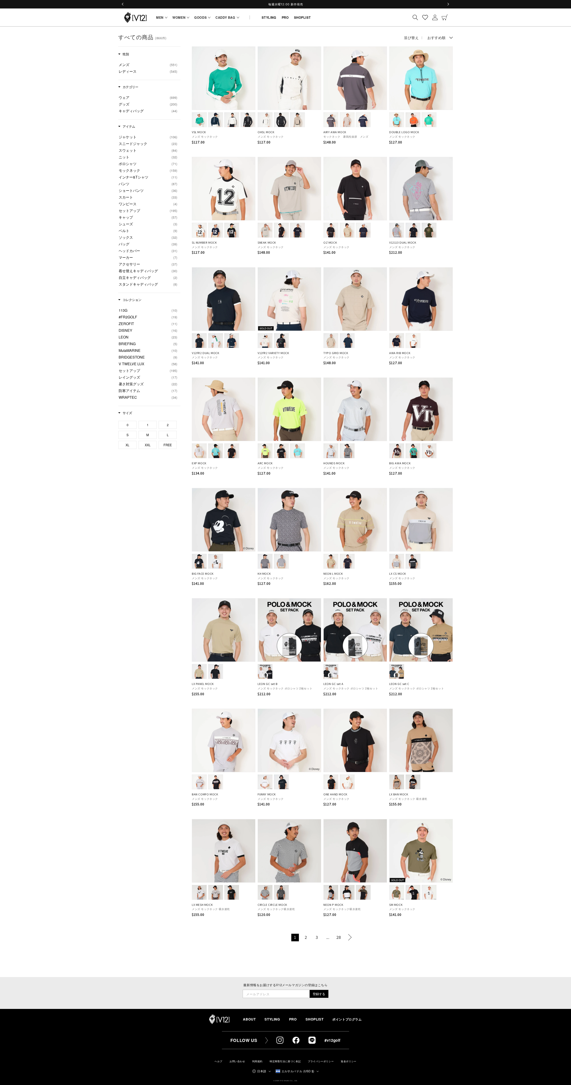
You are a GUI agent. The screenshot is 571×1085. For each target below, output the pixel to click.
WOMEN (178, 17)
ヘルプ (218, 1061)
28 (338, 937)
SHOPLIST (314, 1019)
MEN (159, 17)
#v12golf (333, 1040)
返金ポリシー (348, 1061)
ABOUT (249, 1019)
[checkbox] (148, 64)
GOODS (200, 17)
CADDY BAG (225, 17)
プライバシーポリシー (321, 1061)
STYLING (272, 1019)
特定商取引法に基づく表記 (285, 1061)
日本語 (261, 1071)
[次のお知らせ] (448, 4)
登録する (319, 994)
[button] (161, 17)
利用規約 (257, 1061)
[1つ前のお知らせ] (123, 4)
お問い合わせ (237, 1061)
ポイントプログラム (347, 1019)
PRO (293, 1019)
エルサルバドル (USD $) (297, 1071)
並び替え (411, 38)
